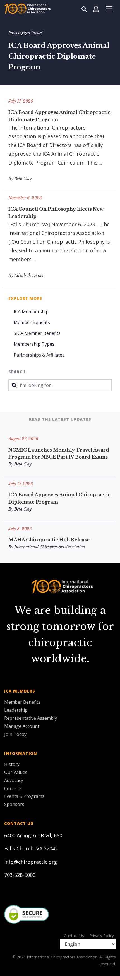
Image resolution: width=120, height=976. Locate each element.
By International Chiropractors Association (46, 546)
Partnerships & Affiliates (39, 355)
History (12, 764)
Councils (13, 788)
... (100, 162)
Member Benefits (32, 322)
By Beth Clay (20, 178)
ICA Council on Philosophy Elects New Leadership (56, 212)
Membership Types (34, 344)
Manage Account (21, 726)
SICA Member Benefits (37, 333)
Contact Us (74, 935)
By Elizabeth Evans (25, 275)
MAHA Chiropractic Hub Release (49, 539)
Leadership (16, 710)
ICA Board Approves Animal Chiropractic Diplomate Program (59, 115)
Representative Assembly (30, 718)
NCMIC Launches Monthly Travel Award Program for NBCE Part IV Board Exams (58, 453)
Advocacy (13, 780)
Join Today (15, 734)
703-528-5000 (19, 875)
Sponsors (14, 804)
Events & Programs (24, 796)
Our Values (15, 772)
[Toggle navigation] (109, 9)
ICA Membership (31, 311)
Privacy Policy (101, 935)
